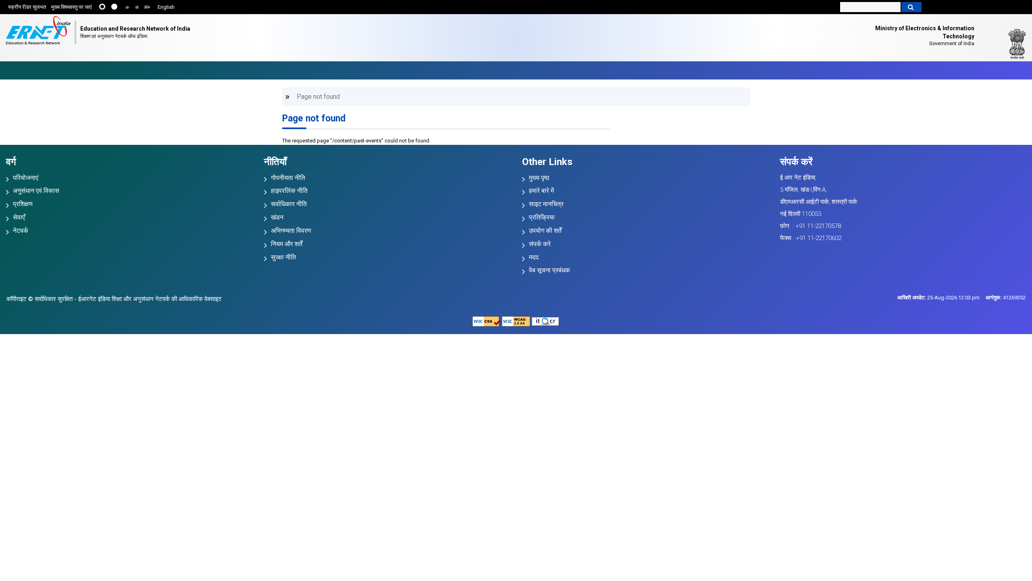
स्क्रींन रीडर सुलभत (27, 7)
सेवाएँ (19, 217)
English (166, 7)
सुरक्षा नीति (283, 257)
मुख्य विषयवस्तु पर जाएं (71, 7)
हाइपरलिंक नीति (289, 190)
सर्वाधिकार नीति (289, 204)
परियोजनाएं (25, 178)
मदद (534, 257)
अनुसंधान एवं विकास (36, 190)
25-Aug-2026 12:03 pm (938, 298)
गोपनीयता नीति (288, 178)
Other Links (547, 162)
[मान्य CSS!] (486, 321)
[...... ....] (108, 7)
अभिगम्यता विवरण (291, 230)
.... (114, 7)
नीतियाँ (275, 162)
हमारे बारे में (541, 190)
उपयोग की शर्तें (545, 230)
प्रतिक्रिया (542, 217)
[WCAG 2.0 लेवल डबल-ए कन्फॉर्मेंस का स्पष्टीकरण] (516, 321)
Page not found (313, 118)
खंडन (277, 217)
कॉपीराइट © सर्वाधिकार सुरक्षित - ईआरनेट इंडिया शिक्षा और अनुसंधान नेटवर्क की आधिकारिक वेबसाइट (114, 299)
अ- (127, 7)
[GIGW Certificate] (545, 321)
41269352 (1006, 298)
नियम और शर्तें (286, 244)
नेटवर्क (20, 230)
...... (102, 7)
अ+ (147, 7)
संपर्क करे (540, 244)
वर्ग (11, 162)
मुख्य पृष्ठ (539, 178)
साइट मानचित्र (546, 204)
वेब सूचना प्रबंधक (549, 270)
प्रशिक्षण (23, 204)
